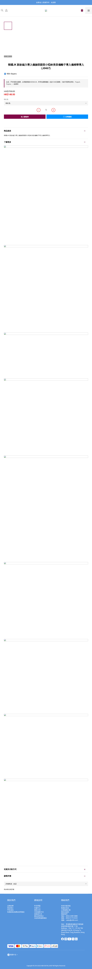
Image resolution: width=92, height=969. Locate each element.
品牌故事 (10, 906)
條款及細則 (65, 912)
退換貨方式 (38, 914)
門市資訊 (10, 910)
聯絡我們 (64, 914)
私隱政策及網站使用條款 (16, 912)
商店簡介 (10, 908)
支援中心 (37, 908)
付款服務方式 (39, 912)
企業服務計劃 (66, 910)
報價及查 (64, 908)
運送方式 (37, 910)
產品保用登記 (39, 916)
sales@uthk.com (72, 920)
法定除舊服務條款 (40, 918)
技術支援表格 (66, 906)
